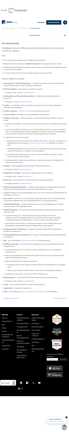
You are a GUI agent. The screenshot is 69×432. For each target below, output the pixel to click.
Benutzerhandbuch (38, 327)
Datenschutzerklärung (8, 341)
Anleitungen (35, 323)
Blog (3, 325)
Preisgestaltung (7, 321)
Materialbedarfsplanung (38, 350)
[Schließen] (66, 417)
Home (4, 28)
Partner (4, 328)
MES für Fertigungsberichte (23, 337)
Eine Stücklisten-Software (22, 351)
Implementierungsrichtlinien (38, 319)
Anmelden (41, 22)
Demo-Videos (36, 330)
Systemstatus (6, 346)
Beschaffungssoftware (23, 331)
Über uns (4, 318)
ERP (33, 346)
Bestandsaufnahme (23, 323)
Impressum (5, 349)
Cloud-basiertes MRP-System (22, 357)
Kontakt (4, 331)
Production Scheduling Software (23, 342)
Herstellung (20, 347)
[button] (57, 420)
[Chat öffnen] (64, 427)
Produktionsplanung (38, 339)
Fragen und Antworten (35, 335)
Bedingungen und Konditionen (7, 336)
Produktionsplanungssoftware (23, 319)
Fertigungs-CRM (22, 327)
